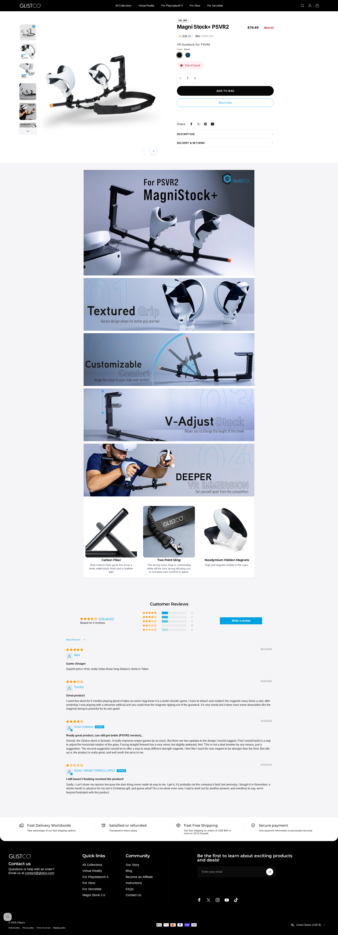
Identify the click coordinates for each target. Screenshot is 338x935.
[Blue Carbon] (187, 55)
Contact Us (133, 895)
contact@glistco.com (39, 873)
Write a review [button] (241, 620)
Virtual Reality (92, 871)
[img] (74, 649)
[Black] (179, 55)
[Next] (153, 150)
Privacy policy (28, 928)
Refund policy (14, 928)
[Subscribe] (269, 871)
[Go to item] (28, 32)
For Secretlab (91, 889)
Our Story (132, 865)
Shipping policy (59, 928)
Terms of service (43, 928)
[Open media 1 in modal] (100, 85)
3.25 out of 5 (106, 618)
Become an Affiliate (139, 877)
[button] (150, 613)
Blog (129, 871)
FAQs (130, 889)
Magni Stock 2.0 (93, 895)
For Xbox (88, 883)
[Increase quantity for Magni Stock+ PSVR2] (195, 78)
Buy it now (225, 102)
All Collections (92, 865)
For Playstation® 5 (95, 877)
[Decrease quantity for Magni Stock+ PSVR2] (180, 78)
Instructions (134, 883)
